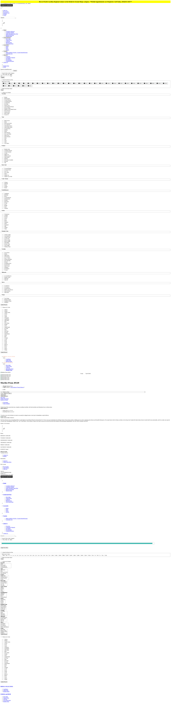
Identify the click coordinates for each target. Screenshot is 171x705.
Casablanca (8, 359)
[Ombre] (2, 591)
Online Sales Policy (5, 398)
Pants (6, 131)
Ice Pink (6, 328)
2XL (30, 86)
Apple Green (7, 312)
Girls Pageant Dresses (9, 106)
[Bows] (4, 596)
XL (24, 86)
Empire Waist (7, 277)
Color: (2, 393)
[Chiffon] (3, 600)
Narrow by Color (6, 307)
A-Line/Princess (8, 275)
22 (70, 83)
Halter (6, 254)
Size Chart (3, 397)
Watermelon (7, 333)
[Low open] (4, 585)
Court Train (7, 238)
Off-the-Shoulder (8, 259)
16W (108, 83)
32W (159, 83)
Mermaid (6, 278)
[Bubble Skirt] (5, 575)
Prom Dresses (7, 110)
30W (153, 83)
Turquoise (7, 317)
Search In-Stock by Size (8, 79)
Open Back (7, 157)
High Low (7, 154)
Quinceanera (7, 112)
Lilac (6, 325)
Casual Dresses (8, 100)
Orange (6, 337)
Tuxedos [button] (5, 516)
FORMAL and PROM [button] (6, 694)
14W (102, 83)
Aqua (6, 316)
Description (5, 402)
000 (5, 83)
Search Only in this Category (8, 73)
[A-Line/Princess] (4, 617)
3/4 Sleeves (7, 287)
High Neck (7, 255)
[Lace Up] (4, 584)
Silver (6, 348)
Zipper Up (7, 175)
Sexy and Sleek (8, 134)
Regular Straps (8, 299)
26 (80, 83)
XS (5, 86)
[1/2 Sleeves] (5, 623)
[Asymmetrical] (3, 606)
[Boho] (4, 571)
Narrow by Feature (7, 92)
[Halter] (4, 612)
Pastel (6, 187)
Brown (6, 344)
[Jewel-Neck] (4, 615)
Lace (6, 204)
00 (10, 83)
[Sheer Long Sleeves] (5, 627)
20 (65, 83)
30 (91, 83)
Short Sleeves (7, 291)
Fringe (6, 202)
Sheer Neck (7, 266)
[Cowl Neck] (4, 611)
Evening (6, 104)
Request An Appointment (6, 5)
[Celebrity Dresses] (5, 577)
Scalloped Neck (8, 263)
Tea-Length (7, 245)
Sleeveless (7, 292)
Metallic (6, 183)
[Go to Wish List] (2, 7)
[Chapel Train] (3, 608)
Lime (6, 315)
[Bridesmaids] (6, 565)
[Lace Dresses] (4, 573)
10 (38, 83)
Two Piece (7, 143)
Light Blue (7, 319)
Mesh (6, 220)
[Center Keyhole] (5, 578)
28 (86, 83)
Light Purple (7, 327)
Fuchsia (6, 332)
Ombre (6, 186)
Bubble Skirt (7, 149)
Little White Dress (8, 127)
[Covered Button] (4, 581)
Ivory (6, 340)
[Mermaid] (4, 619)
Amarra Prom (9, 366)
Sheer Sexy (7, 135)
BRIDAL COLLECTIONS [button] (7, 686)
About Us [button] (5, 523)
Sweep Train (7, 244)
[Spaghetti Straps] (4, 631)
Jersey (6, 218)
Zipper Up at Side (8, 176)
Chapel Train (7, 237)
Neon (6, 185)
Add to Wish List (4, 396)
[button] (4, 30)
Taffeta (6, 227)
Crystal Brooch (8, 197)
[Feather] (3, 602)
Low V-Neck (7, 258)
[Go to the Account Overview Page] (1, 8)
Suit (5, 139)
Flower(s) (7, 201)
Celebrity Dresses (8, 150)
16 (54, 83)
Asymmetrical (7, 236)
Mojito (6, 311)
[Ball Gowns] (4, 570)
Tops (6, 140)
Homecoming (7, 108)
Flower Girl (7, 105)
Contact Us (5, 455)
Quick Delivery (20, 387)
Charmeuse (7, 214)
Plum (6, 335)
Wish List (5, 10)
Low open (7, 172)
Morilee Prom (9, 370)
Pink (6, 329)
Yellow (6, 309)
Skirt (6, 138)
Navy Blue (7, 323)
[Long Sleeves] (5, 625)
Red (5, 336)
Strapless (6, 267)
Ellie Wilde (8, 365)
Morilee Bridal (9, 361)
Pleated (6, 158)
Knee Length (7, 241)
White (6, 349)
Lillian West (8, 360)
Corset (6, 153)
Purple (6, 324)
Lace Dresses (7, 124)
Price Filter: (5, 74)
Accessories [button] (5, 505)
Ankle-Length (7, 234)
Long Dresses (7, 128)
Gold (6, 343)
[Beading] (4, 594)
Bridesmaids (7, 98)
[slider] (153, 543)
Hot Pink (6, 331)
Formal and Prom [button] (7, 494)
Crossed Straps (8, 169)
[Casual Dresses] (6, 566)
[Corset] (5, 579)
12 (44, 83)
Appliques (7, 193)
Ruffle (6, 205)
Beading (6, 194)
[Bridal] (6, 564)
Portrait (6, 262)
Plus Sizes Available (9, 160)
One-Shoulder (7, 260)
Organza (6, 222)
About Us (5, 460)
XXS (165, 83)
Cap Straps (7, 298)
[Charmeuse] (3, 599)
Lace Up (6, 171)
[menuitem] (86, 10)
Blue (6, 321)
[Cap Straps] (4, 629)
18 (59, 83)
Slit (5, 162)
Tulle (6, 228)
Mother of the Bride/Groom (10, 109)
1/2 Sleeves (7, 285)
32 (96, 83)
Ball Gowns (7, 120)
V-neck (6, 270)
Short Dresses (7, 136)
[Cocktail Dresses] (6, 567)
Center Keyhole (8, 151)
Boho (6, 122)
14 (49, 83)
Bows (6, 196)
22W (127, 83)
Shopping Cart (6, 12)
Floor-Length (7, 240)
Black (6, 345)
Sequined (6, 224)
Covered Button (8, 168)
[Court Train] (3, 609)
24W (134, 83)
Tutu (5, 142)
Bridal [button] (4, 483)
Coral (6, 339)
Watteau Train (7, 246)
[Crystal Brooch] (4, 597)
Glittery (6, 182)
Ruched (6, 161)
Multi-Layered (8, 156)
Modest (6, 130)
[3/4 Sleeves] (5, 624)
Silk (5, 226)
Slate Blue (7, 320)
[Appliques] (4, 593)
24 (75, 83)
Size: (2, 392)
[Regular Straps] (4, 630)
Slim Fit (6, 280)
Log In (4, 15)
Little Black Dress (8, 126)
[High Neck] (4, 613)
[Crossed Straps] (4, 583)
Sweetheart (7, 268)
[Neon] (2, 590)
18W (115, 83)
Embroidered (7, 198)
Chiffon (6, 215)
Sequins (6, 208)
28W (146, 83)
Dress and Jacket (8, 123)
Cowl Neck (7, 252)
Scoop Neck (7, 264)
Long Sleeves (7, 288)
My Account (5, 11)
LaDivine (8, 367)
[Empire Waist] (4, 618)
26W (140, 83)
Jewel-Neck (7, 256)
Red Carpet (7, 113)
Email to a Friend (4, 399)
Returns (4, 456)
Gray (6, 347)
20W (121, 83)
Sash (6, 206)
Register (5, 14)
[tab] (86, 359)
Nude (6, 341)
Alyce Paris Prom (9, 368)
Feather (6, 200)
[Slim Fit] (4, 621)
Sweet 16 (6, 114)
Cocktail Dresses (8, 101)
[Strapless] (4, 632)
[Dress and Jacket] (4, 572)
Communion (7, 102)
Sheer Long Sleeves (9, 289)
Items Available (6, 403)
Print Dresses (7, 132)
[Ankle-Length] (3, 605)
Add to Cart (3, 394)
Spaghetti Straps (8, 301)
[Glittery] (2, 587)
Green (6, 313)
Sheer (6, 173)
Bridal (6, 97)
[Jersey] (3, 603)
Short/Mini (7, 242)
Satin (6, 223)
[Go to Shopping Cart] (1, 7)
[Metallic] (2, 589)
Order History (6, 467)
